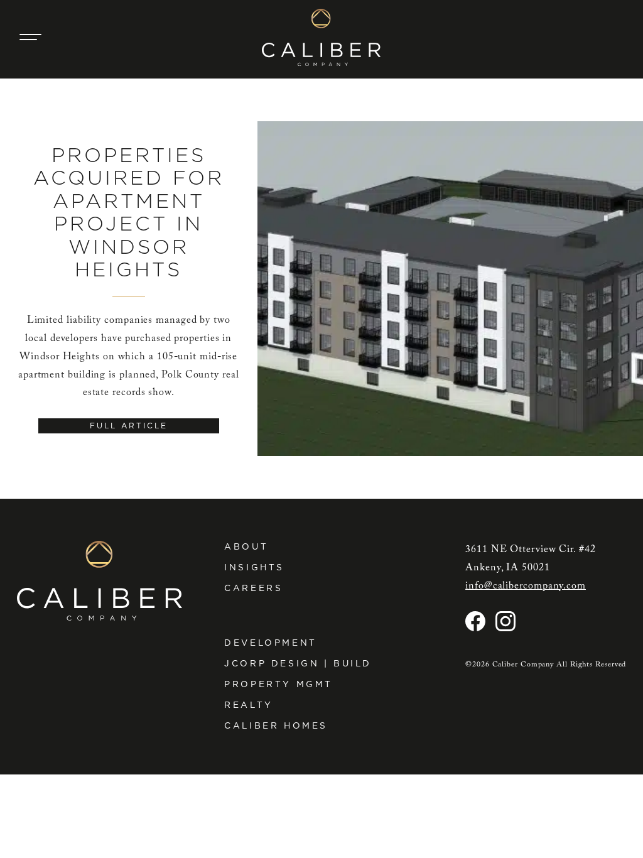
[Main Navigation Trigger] (31, 37)
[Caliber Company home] (321, 37)
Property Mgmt (278, 684)
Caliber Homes (276, 725)
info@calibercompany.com (525, 586)
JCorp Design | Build (298, 663)
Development (270, 643)
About (246, 546)
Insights (254, 567)
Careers (253, 588)
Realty (248, 705)
